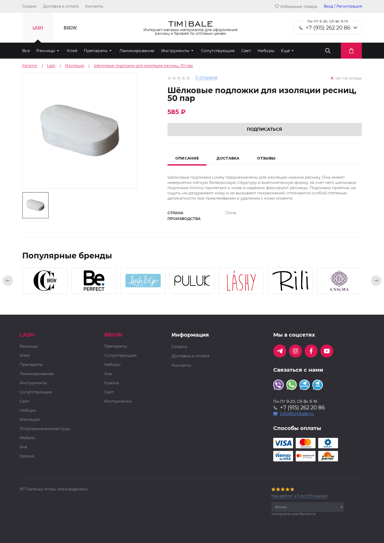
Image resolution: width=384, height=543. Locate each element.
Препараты (96, 50)
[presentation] (8, 280)
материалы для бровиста (293, 514)
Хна (23, 447)
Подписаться (264, 129)
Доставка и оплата (61, 6)
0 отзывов (206, 78)
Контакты (94, 6)
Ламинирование (137, 50)
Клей (72, 50)
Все (26, 50)
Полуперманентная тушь (45, 429)
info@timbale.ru (297, 414)
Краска (27, 456)
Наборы (266, 50)
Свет (246, 50)
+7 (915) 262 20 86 (328, 27)
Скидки (29, 6)
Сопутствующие (218, 50)
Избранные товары (298, 6)
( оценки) (299, 496)
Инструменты (175, 50)
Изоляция (30, 420)
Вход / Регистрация (343, 6)
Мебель (27, 438)
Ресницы (45, 50)
